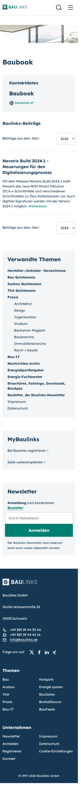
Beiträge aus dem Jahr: (20, 138)
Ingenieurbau (25, 317)
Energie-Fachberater (24, 377)
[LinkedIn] (48, 652)
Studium (21, 324)
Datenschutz (17, 408)
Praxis (7, 702)
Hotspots (46, 679)
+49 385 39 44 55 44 (25, 630)
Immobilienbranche (30, 343)
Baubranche (24, 337)
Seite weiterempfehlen (25, 462)
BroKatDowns (50, 702)
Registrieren (12, 751)
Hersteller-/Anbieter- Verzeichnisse (36, 270)
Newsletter (11, 736)
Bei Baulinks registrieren (26, 450)
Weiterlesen (37, 206)
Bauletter (15, 508)
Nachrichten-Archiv (23, 363)
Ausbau (8, 687)
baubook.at (23, 103)
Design (19, 310)
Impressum (16, 402)
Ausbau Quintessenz (24, 284)
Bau (5, 679)
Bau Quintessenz (21, 277)
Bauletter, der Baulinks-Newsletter (36, 395)
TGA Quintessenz (21, 290)
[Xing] (55, 652)
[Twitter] (33, 652)
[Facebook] (40, 652)
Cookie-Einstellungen (56, 751)
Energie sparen (51, 687)
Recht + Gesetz (26, 350)
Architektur (23, 304)
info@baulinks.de (24, 640)
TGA (5, 694)
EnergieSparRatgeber (25, 370)
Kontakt (8, 759)
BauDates (47, 694)
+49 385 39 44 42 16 (25, 635)
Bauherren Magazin (29, 330)
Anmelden (10, 744)
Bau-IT (13, 357)
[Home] (38, 584)
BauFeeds (47, 709)
